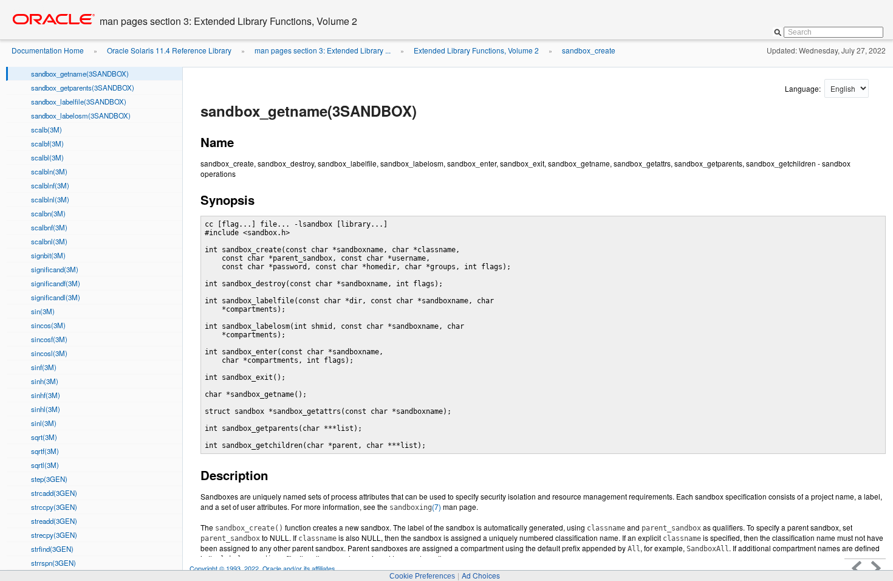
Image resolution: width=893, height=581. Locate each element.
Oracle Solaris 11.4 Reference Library (169, 50)
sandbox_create (588, 50)
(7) (415, 506)
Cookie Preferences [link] (422, 576)
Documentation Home (48, 50)
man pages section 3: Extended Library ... (323, 50)
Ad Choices (481, 575)
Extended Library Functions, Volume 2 (476, 50)
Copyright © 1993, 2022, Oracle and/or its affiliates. (264, 568)
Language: (804, 88)
